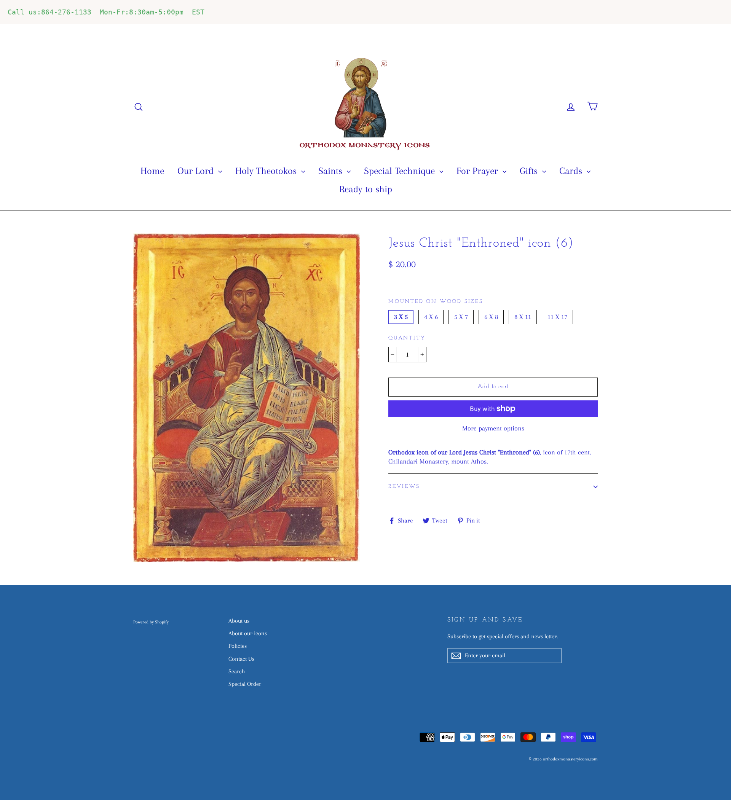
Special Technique (400, 170)
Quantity (406, 338)
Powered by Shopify (151, 622)
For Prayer (478, 170)
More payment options (493, 428)
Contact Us (241, 658)
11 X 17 (557, 316)
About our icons (247, 633)
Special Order (244, 683)
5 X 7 (461, 316)
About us (238, 620)
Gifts (530, 170)
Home (152, 170)
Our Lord (196, 170)
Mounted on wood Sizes (435, 301)
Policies (237, 645)
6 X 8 (491, 316)
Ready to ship (365, 188)
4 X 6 (431, 316)
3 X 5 (401, 316)
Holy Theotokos (267, 170)
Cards (572, 170)
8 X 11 (522, 316)
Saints (331, 170)
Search (236, 671)
